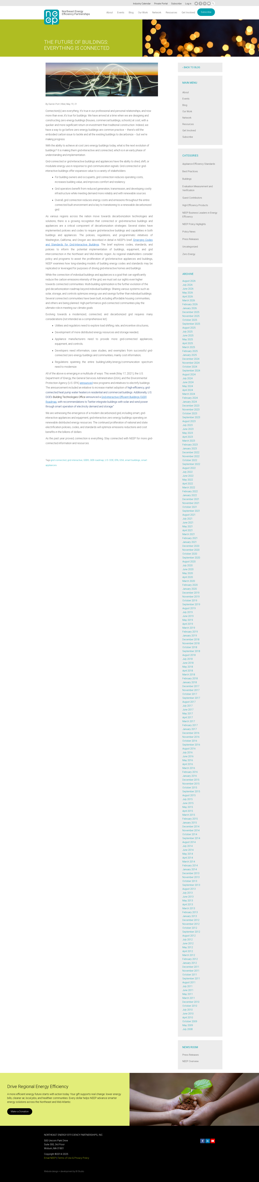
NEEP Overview (190, 1061)
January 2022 (189, 495)
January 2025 (189, 355)
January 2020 (189, 588)
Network (156, 12)
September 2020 (191, 557)
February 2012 (190, 959)
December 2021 (190, 499)
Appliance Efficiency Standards (198, 163)
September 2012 (191, 931)
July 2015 (187, 799)
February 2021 (190, 538)
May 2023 (187, 433)
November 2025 (190, 316)
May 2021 (187, 526)
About (109, 12)
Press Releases (190, 239)
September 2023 (191, 417)
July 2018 (187, 659)
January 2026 (189, 308)
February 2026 (190, 304)
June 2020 (188, 569)
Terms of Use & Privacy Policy (73, 1158)
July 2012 (187, 939)
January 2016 (189, 775)
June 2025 (188, 335)
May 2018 (187, 666)
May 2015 (187, 807)
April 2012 (187, 951)
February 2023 (190, 444)
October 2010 (189, 1005)
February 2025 (190, 351)
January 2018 (189, 682)
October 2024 (189, 366)
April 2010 (187, 1017)
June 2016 (188, 756)
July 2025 (187, 331)
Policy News (188, 231)
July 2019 (187, 612)
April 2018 (187, 670)
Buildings (187, 178)
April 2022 (187, 483)
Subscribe (176, 3)
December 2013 (190, 873)
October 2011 (189, 974)
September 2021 (191, 510)
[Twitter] (196, 3)
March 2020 (188, 581)
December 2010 (190, 1001)
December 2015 (190, 779)
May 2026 (187, 292)
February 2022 (190, 491)
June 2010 (188, 1013)
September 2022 (191, 464)
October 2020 (189, 553)
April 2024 (187, 390)
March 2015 (188, 814)
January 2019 (189, 635)
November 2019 (190, 596)
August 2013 (189, 888)
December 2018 (190, 639)
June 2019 (188, 616)
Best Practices (190, 171)
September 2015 (191, 791)
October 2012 (189, 927)
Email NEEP (50, 1158)
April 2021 (187, 530)
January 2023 (189, 448)
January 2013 (189, 916)
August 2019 (189, 608)
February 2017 (190, 725)
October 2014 (189, 834)
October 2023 (189, 413)
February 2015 (190, 818)
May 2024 (187, 386)
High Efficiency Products (195, 205)
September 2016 (191, 744)
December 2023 (190, 405)
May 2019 (187, 620)
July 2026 (187, 284)
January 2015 (189, 822)
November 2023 (190, 409)
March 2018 (188, 674)
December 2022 (190, 452)
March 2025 (188, 347)
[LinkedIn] (205, 3)
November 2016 (190, 736)
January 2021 (189, 542)
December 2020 (190, 546)
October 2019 (189, 600)
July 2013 (187, 892)
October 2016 (189, 740)
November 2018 (190, 643)
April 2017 (187, 717)
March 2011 (188, 998)
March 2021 (188, 534)
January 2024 (189, 401)
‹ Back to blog (191, 67)
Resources (171, 12)
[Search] (213, 3)
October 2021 (189, 507)
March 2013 (188, 908)
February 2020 (190, 585)
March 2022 (188, 487)
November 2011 (190, 970)
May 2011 (187, 994)
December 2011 (190, 966)
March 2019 (188, 627)
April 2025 (187, 343)
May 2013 (187, 900)
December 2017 (190, 686)
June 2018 (188, 662)
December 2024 (190, 358)
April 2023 (187, 436)
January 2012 (189, 963)
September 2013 (191, 885)
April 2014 (187, 857)
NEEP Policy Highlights (194, 224)
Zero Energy (188, 254)
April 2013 (187, 904)
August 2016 (189, 748)
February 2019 (190, 631)
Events (120, 12)
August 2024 (189, 374)
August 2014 (189, 842)
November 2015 (190, 783)
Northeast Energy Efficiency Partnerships (76, 13)
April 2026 (187, 296)
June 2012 (188, 943)
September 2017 (191, 698)
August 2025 (189, 327)
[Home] (51, 17)
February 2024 (190, 397)
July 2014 (187, 846)
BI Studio (80, 1171)
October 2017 (189, 694)
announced (86, 382)
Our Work (143, 12)
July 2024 (187, 378)
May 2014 (187, 853)
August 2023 (189, 421)
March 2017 (188, 721)
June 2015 (188, 803)
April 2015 (187, 811)
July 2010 (187, 1009)
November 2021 (190, 503)
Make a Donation (20, 1111)
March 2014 (188, 861)
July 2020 (187, 565)
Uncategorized (190, 246)
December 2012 (190, 920)
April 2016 (187, 764)
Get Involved (188, 12)
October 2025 (189, 320)
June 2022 (188, 475)
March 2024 (188, 394)
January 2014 (189, 869)
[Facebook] (200, 3)
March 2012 (188, 955)
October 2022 (189, 460)
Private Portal (161, 3)
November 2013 (190, 877)
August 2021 (189, 514)
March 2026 (188, 300)
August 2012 (189, 935)
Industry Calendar (142, 3)
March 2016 (188, 768)
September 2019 (191, 604)
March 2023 (188, 440)
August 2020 (189, 561)
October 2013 (189, 881)
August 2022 (189, 468)
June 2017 (188, 709)
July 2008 (187, 1029)
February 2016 (190, 772)
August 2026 (189, 281)
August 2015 (189, 795)
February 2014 (190, 865)
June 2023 (188, 429)
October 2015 (189, 787)
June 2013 (188, 896)
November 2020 (190, 549)
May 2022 (187, 479)
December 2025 (190, 312)
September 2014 (191, 838)
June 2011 (188, 990)
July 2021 (187, 518)
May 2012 (187, 947)
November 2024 (190, 362)
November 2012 (190, 924)
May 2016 (187, 760)
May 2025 (187, 339)
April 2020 (187, 577)
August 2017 (189, 701)
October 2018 (189, 647)
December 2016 (190, 733)
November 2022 (190, 456)
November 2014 (190, 830)
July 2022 (187, 471)
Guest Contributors (192, 197)
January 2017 (189, 729)
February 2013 (190, 912)
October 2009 (189, 1021)
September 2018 (191, 651)
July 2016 (187, 752)
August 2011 (189, 982)
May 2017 (187, 713)
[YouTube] (209, 3)
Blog (131, 12)
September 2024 (191, 370)
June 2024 (188, 382)
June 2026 (188, 288)
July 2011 (187, 986)
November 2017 (190, 690)
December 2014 (190, 826)
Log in (188, 3)
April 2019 (187, 623)
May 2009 (187, 1025)
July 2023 (187, 425)
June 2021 (188, 522)
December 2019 (190, 592)
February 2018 (190, 678)
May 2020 (187, 573)
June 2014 (188, 850)
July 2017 (187, 705)
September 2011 (191, 978)
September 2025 (191, 323)
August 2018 (189, 655)
